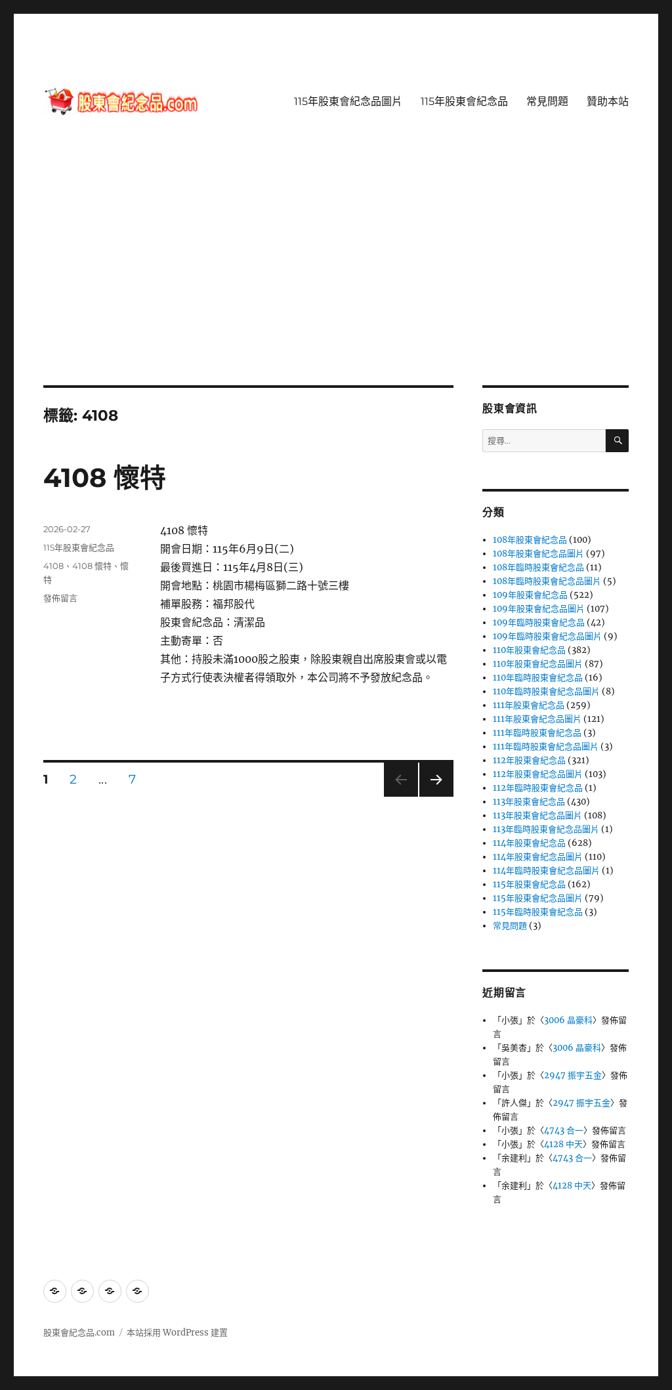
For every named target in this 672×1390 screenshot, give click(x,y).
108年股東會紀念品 (530, 539)
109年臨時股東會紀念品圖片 (547, 636)
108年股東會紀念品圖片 (538, 553)
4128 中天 (563, 1144)
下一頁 (432, 796)
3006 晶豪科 (568, 1020)
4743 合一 (563, 1130)
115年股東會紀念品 (464, 101)
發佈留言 (60, 598)
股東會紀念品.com (79, 1332)
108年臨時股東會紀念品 (538, 567)
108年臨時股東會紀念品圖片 (547, 581)
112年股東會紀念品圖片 (538, 774)
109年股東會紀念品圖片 (539, 608)
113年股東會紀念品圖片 (537, 815)
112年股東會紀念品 (529, 760)
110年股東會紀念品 (529, 650)
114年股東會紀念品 (529, 843)
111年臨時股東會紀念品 (537, 732)
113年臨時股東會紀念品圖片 (546, 829)
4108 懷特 (104, 477)
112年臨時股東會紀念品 (538, 787)
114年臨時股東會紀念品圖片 (546, 870)
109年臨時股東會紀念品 (539, 622)
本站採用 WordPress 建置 (177, 1332)
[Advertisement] (338, 288)
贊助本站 (608, 101)
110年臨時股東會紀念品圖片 (546, 691)
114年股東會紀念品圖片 (538, 856)
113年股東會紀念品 (529, 801)
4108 (53, 565)
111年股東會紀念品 (528, 705)
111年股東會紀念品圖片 (537, 719)
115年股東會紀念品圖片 (348, 101)
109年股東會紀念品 (530, 594)
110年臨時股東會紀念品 (538, 677)
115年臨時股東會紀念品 (538, 911)
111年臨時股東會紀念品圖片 (545, 746)
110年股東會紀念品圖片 (538, 663)
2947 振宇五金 (573, 1075)
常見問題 (547, 101)
